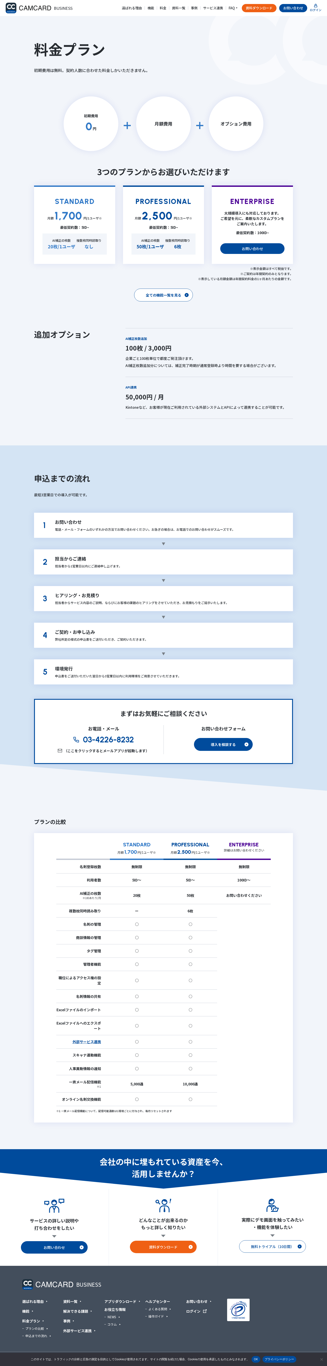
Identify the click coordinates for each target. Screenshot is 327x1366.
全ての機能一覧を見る (163, 295)
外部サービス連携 (87, 1041)
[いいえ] (321, 1359)
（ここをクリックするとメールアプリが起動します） (106, 750)
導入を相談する (223, 744)
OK (256, 1359)
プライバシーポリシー (279, 1359)
